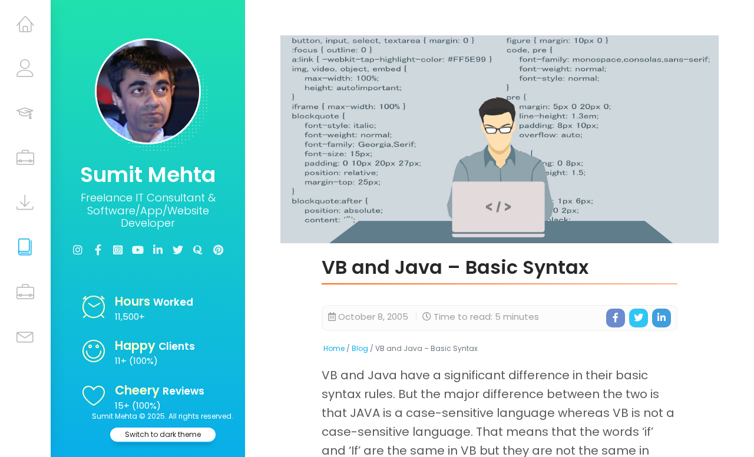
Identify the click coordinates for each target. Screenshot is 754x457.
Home (334, 348)
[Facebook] (98, 250)
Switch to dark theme (163, 434)
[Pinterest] (218, 250)
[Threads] (118, 250)
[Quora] (198, 250)
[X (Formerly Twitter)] (178, 250)
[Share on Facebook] (615, 318)
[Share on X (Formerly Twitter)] (638, 318)
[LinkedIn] (158, 250)
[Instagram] (78, 250)
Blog (360, 348)
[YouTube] (138, 250)
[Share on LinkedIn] (661, 318)
